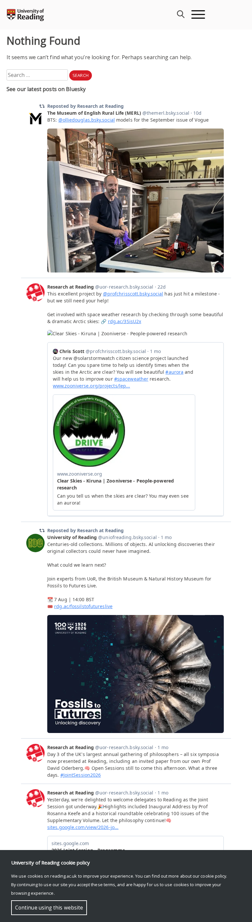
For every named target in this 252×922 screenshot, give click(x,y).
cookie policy (213, 876)
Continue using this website (49, 907)
